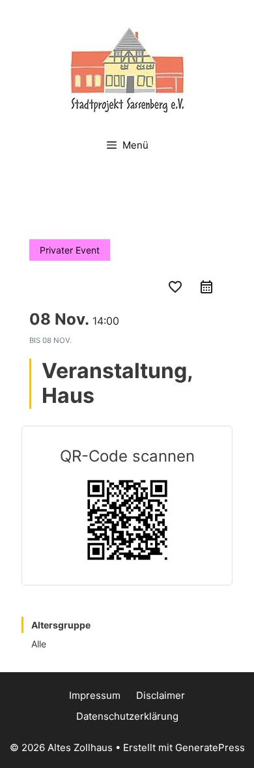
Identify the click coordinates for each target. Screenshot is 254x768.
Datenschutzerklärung (127, 716)
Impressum (94, 695)
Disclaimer (160, 695)
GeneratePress (210, 747)
